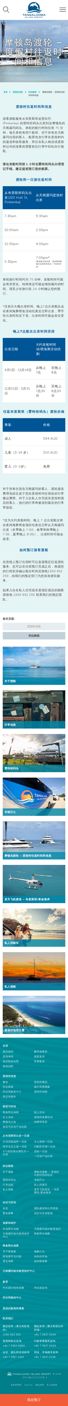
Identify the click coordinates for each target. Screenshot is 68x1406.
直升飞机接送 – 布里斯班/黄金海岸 (46, 1191)
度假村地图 (41, 1091)
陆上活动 (39, 1112)
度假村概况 (41, 1082)
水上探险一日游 (43, 1141)
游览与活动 (9, 1106)
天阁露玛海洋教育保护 (47, 1229)
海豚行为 (39, 1251)
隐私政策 (39, 1385)
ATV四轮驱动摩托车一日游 (16, 1153)
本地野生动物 (11, 1229)
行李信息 (8, 1184)
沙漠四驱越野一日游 (15, 1141)
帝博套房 (39, 1061)
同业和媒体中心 (12, 1091)
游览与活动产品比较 (15, 1126)
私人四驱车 (41, 1184)
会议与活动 (9, 1202)
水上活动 (8, 1117)
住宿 (5, 1045)
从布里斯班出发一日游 (16, 1135)
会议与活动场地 (43, 1213)
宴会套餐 (8, 1213)
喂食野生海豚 (11, 1112)
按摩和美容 (41, 1122)
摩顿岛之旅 (9, 1122)
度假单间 (8, 1056)
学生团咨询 (41, 1287)
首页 (6, 92)
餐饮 (5, 1082)
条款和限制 (16, 1385)
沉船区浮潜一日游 (44, 1146)
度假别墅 (8, 1066)
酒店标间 (8, 1051)
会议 (5, 1208)
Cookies (28, 1385)
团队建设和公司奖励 (46, 1208)
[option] (34, 51)
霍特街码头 (9, 1180)
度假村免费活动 (43, 1117)
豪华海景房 (41, 1051)
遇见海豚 (8, 1261)
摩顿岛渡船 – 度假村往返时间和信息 (46, 1174)
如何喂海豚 (41, 1261)
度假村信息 (18, 92)
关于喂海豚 (9, 1251)
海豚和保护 (9, 1223)
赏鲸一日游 (41, 1151)
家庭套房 (39, 1056)
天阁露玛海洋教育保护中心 (16, 1235)
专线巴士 (39, 1180)
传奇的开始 (41, 1256)
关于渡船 (8, 1172)
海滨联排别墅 (11, 1061)
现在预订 (34, 1400)
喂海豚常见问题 (12, 1256)
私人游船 (8, 1189)
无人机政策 (52, 1385)
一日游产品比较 (43, 1156)
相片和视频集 (42, 1086)
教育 (5, 1281)
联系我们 (8, 1318)
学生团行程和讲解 (13, 1287)
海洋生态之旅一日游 (15, 1146)
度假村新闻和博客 (13, 1308)
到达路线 (32, 92)
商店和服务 (9, 1096)
